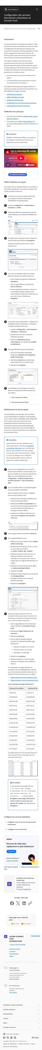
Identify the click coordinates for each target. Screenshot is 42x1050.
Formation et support (14, 949)
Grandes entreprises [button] (9, 1009)
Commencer (12, 951)
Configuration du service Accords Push (18, 106)
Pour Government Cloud (19, 402)
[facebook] (4, 1038)
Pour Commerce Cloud (19, 397)
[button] (36, 9)
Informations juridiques (11, 867)
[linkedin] (15, 1038)
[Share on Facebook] (12, 905)
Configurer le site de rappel (15, 100)
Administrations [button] (8, 1014)
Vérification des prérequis (14, 94)
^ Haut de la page (35, 936)
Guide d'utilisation (13, 953)
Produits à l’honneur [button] (9, 1027)
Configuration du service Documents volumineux (21, 103)
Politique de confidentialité (10, 1044)
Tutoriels (11, 956)
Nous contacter (13, 992)
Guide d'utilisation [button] (13, 9)
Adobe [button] (5, 1023)
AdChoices (14, 1046)
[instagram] (8, 1038)
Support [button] (5, 1018)
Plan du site (6, 1046)
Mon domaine (27, 121)
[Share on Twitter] (18, 905)
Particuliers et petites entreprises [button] (13, 1005)
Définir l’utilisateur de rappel (15, 97)
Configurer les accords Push (17, 829)
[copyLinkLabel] (30, 905)
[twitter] (11, 1038)
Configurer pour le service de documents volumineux (22, 823)
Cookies (33, 1044)
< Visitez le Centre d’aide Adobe (17, 944)
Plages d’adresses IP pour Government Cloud (24, 680)
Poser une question (14, 979)
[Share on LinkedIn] (24, 905)
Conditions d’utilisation (23, 1044)
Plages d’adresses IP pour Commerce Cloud (24, 677)
